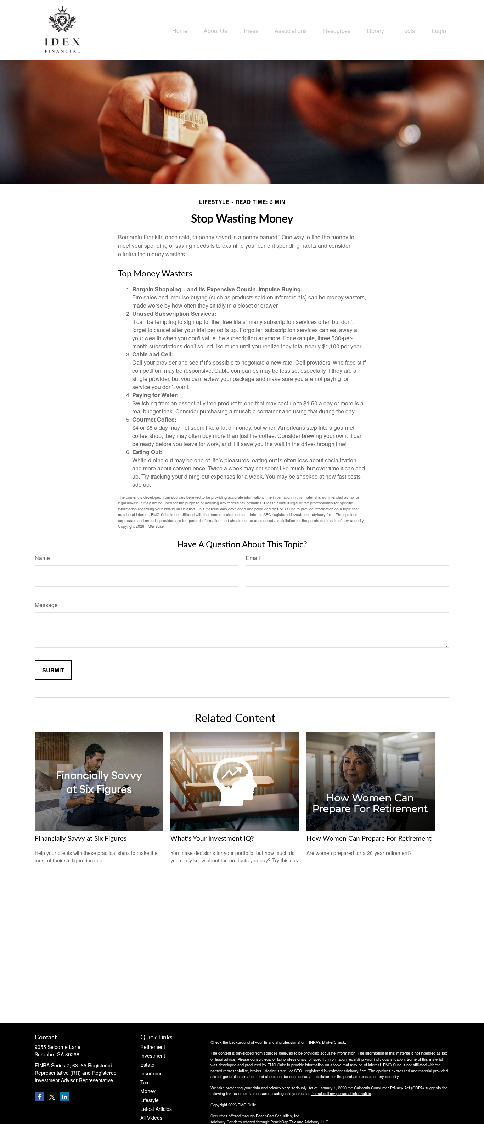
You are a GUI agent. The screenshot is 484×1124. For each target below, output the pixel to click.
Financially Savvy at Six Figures (80, 838)
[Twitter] (52, 1096)
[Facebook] (39, 1096)
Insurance (151, 1073)
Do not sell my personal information (341, 1093)
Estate (147, 1064)
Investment (152, 1055)
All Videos (151, 1117)
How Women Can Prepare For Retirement (369, 838)
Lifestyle (149, 1099)
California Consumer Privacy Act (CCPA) (389, 1087)
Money (148, 1091)
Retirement (152, 1046)
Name (42, 558)
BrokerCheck (333, 1042)
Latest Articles (156, 1108)
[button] (179, 30)
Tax (144, 1082)
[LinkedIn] (64, 1096)
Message (46, 605)
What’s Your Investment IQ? (212, 838)
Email (253, 558)
